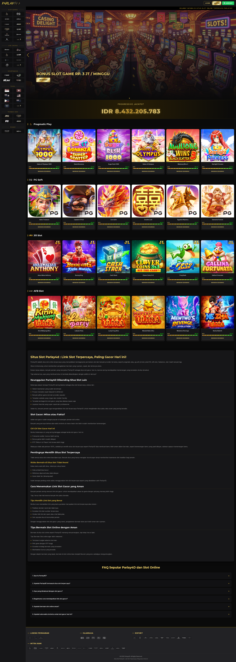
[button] (234, 55)
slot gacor (38, 419)
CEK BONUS (43, 80)
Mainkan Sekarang (44, 171)
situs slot (46, 362)
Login (207, 3)
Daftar (217, 3)
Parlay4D (92, 446)
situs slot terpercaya (78, 385)
